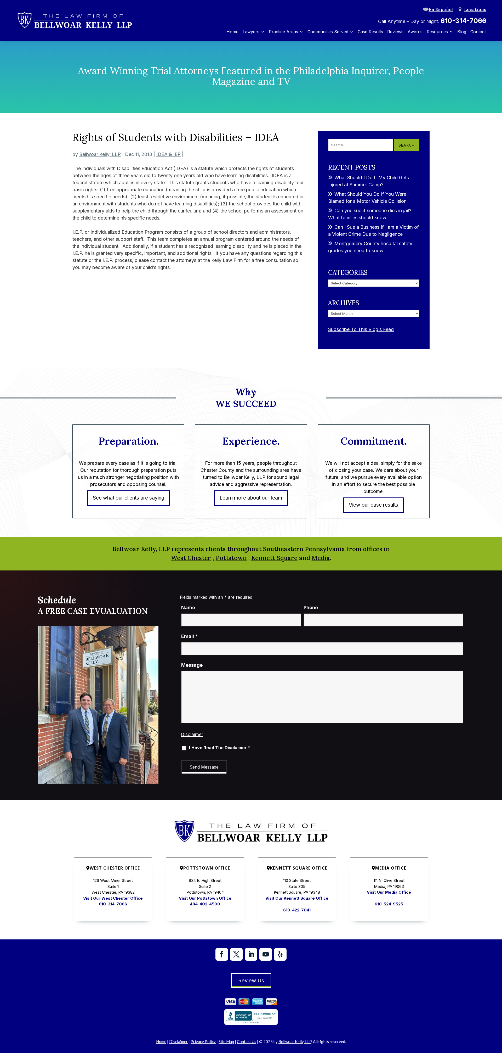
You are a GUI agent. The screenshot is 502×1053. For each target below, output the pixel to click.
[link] (74, 20)
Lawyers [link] (251, 32)
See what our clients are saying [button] (128, 498)
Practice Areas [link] (283, 32)
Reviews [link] (395, 32)
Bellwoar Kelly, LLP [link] (100, 154)
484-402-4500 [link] (205, 903)
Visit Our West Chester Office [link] (113, 898)
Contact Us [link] (246, 1041)
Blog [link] (461, 32)
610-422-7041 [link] (297, 910)
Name (188, 607)
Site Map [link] (226, 1041)
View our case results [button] (373, 505)
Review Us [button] (251, 980)
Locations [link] (475, 9)
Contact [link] (478, 32)
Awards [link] (415, 32)
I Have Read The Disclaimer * (219, 747)
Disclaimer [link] (178, 1041)
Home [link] (232, 32)
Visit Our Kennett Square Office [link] (296, 898)
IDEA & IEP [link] (168, 154)
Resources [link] (437, 32)
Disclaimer (192, 734)
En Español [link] (441, 9)
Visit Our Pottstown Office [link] (205, 898)
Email (189, 636)
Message (192, 665)
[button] (221, 954)
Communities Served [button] (327, 32)
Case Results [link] (370, 32)
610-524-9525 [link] (389, 903)
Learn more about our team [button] (251, 498)
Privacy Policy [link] (203, 1041)
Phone (311, 607)
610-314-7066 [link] (463, 21)
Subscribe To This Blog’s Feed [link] (361, 329)
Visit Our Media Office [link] (389, 892)
